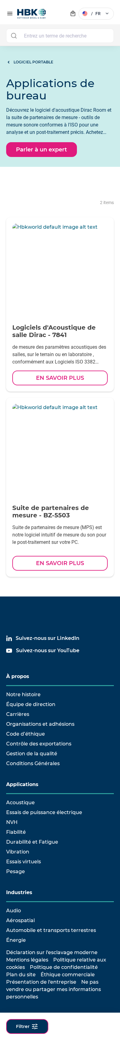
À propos (17, 676)
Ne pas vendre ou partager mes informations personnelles (53, 989)
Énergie (16, 940)
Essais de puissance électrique (44, 812)
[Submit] (13, 35)
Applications (22, 784)
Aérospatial (20, 920)
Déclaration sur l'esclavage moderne (52, 952)
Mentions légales (27, 960)
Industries (19, 892)
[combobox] (60, 36)
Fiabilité (16, 832)
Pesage (15, 871)
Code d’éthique (25, 734)
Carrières (17, 714)
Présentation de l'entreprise (41, 982)
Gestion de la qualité (31, 754)
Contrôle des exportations (38, 744)
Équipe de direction (30, 704)
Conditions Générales (33, 763)
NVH (12, 822)
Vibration (17, 852)
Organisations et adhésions (40, 724)
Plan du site (21, 975)
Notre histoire (23, 694)
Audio (13, 911)
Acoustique (20, 802)
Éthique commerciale (68, 975)
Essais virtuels (23, 862)
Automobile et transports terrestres (51, 930)
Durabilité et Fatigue (32, 842)
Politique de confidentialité (64, 967)
